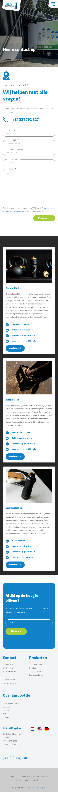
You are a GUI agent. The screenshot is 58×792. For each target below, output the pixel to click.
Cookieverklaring (22, 780)
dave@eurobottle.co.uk (12, 745)
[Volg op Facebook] (12, 758)
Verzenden (44, 218)
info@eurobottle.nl (10, 672)
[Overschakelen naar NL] (32, 729)
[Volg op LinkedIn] (18, 758)
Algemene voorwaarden (40, 777)
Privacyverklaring (48, 208)
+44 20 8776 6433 (10, 741)
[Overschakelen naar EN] (39, 729)
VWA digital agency (38, 788)
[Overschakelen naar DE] (46, 729)
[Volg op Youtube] (25, 758)
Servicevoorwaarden (13, 211)
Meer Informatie (15, 348)
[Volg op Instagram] (5, 758)
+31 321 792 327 (8, 668)
